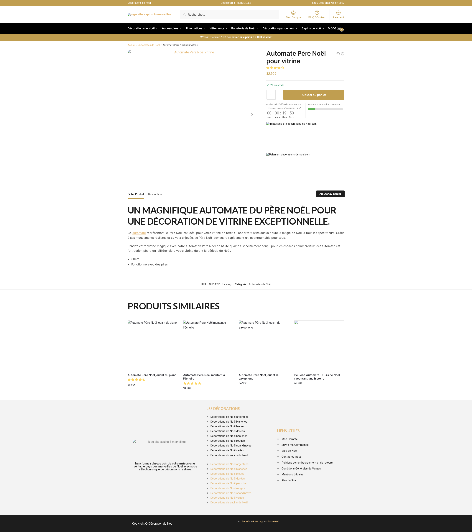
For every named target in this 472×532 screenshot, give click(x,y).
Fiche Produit (136, 194)
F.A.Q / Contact (316, 17)
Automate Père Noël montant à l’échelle (204, 376)
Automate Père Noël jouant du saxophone (259, 376)
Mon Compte (293, 17)
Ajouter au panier (314, 95)
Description (155, 194)
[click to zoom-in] (193, 115)
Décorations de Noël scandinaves (230, 446)
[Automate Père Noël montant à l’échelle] (208, 346)
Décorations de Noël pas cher (228, 436)
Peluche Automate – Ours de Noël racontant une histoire (317, 376)
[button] (275, 68)
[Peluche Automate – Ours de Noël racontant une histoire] (319, 346)
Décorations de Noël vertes (227, 450)
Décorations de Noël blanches (228, 422)
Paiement (338, 17)
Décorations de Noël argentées (229, 417)
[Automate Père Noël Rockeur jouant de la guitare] (342, 54)
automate (139, 233)
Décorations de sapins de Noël (229, 455)
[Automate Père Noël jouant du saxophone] (264, 346)
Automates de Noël (149, 45)
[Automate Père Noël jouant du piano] (153, 346)
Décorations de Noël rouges (227, 441)
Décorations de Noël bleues (227, 426)
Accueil (132, 45)
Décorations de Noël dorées (227, 431)
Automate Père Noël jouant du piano (152, 375)
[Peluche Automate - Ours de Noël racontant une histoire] (338, 54)
